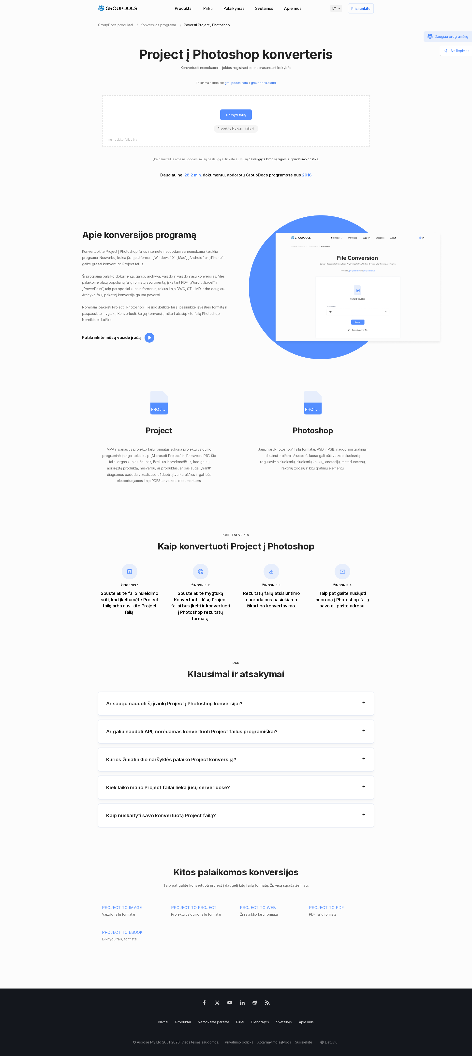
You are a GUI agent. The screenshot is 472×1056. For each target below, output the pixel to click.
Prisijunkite (360, 8)
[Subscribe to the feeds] (267, 1004)
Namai (163, 1022)
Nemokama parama (213, 1022)
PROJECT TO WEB (258, 907)
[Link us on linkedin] (242, 1004)
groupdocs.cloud (263, 83)
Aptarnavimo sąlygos (274, 1042)
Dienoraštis (260, 1022)
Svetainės (264, 8)
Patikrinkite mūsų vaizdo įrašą (111, 337)
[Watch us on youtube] (229, 1004)
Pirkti (208, 8)
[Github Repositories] (254, 1004)
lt (334, 8)
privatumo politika (305, 159)
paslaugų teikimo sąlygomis (269, 159)
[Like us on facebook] (204, 1004)
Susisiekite (303, 1042)
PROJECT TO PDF (326, 907)
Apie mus (292, 8)
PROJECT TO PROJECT (194, 907)
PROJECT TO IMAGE (122, 907)
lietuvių (331, 1042)
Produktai (183, 8)
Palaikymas (233, 8)
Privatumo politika (239, 1042)
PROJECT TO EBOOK (122, 932)
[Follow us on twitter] (217, 1004)
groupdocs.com (236, 83)
